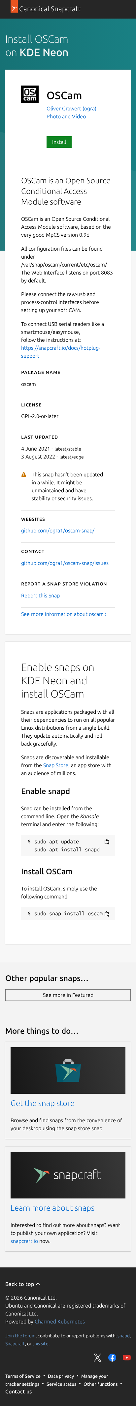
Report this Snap (40, 595)
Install (59, 142)
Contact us (18, 1391)
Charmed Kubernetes (60, 1321)
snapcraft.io (24, 1241)
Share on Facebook (112, 1358)
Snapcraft (15, 1343)
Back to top (20, 1284)
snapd (124, 1335)
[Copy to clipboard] (106, 841)
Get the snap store (43, 1103)
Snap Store (55, 765)
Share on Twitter (98, 1358)
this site (40, 1343)
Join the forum (20, 1335)
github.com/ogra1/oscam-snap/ (57, 530)
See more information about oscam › (64, 614)
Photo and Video (66, 116)
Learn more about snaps (52, 1207)
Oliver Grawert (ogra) (71, 108)
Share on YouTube (127, 1358)
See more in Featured (68, 995)
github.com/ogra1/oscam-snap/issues (65, 563)
